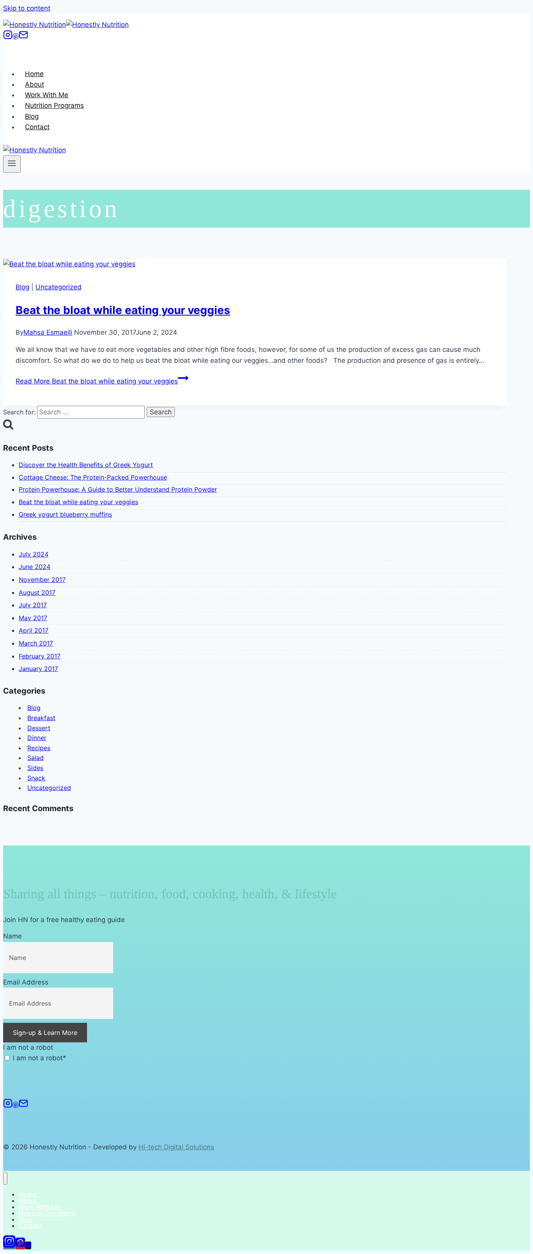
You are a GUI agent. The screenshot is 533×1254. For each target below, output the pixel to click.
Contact (37, 127)
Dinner (36, 738)
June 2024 (34, 567)
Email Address (25, 982)
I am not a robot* (38, 1058)
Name (12, 936)
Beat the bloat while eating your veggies (123, 310)
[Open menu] (12, 164)
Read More (97, 381)
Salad (35, 758)
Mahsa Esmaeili (47, 332)
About (34, 84)
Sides (35, 768)
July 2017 (33, 605)
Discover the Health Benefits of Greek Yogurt (86, 465)
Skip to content (26, 8)
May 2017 (33, 618)
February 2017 (39, 656)
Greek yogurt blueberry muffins (65, 514)
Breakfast (41, 718)
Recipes (38, 748)
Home (34, 74)
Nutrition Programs (54, 105)
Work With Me (46, 95)
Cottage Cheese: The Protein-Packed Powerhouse (93, 477)
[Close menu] (5, 1178)
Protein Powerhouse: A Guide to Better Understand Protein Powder (118, 489)
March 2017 (36, 643)
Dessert (38, 728)
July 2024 (33, 554)
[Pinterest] (15, 37)
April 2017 (33, 630)
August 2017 (37, 592)
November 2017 (42, 579)
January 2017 (38, 668)
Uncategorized (59, 287)
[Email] (23, 37)
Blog (32, 116)
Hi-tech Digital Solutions (176, 1147)
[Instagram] (7, 37)
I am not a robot (28, 1047)
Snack (36, 778)
